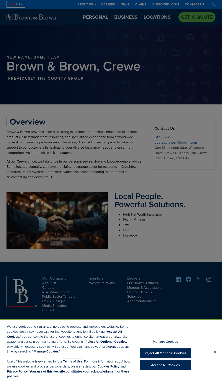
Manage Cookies (165, 341)
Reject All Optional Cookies (165, 353)
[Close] (215, 352)
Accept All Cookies (165, 365)
